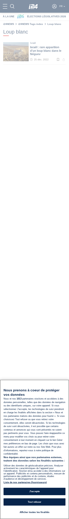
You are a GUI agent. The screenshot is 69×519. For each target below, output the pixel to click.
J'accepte (34, 491)
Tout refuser (34, 502)
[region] (34, 449)
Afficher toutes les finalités (35, 512)
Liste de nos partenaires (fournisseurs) (25, 482)
